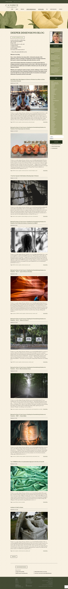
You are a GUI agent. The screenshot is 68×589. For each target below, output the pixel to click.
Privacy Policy (50, 586)
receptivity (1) (53, 123)
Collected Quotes (28, 579)
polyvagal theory (36, 409)
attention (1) (52, 129)
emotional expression (25, 122)
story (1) (52, 120)
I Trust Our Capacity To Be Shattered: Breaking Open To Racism (25, 176)
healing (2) (52, 96)
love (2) (52, 101)
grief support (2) (53, 94)
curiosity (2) (53, 102)
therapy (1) (52, 127)
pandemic (35, 456)
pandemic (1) (53, 114)
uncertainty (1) (53, 119)
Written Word (41, 9)
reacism (31, 216)
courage (13, 502)
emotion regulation (18, 122)
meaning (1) (52, 122)
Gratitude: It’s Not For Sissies (17, 507)
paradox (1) (52, 107)
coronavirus (14, 456)
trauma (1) (52, 103)
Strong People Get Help (56, 144)
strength (19, 502)
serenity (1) (52, 113)
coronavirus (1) (53, 116)
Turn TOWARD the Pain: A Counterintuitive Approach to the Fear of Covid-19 (27, 461)
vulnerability (23, 502)
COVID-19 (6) (53, 84)
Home (12, 9)
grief (29, 122)
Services (22, 9)
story (38, 456)
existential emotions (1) (54, 112)
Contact (60, 9)
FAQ (47, 9)
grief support (32, 122)
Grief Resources (53, 9)
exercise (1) (52, 106)
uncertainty (40, 409)
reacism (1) (52, 105)
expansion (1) (53, 121)
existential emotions (28, 409)
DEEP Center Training (17, 1)
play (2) (52, 99)
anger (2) (52, 95)
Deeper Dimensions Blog (31, 9)
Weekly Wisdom (28, 578)
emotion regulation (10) (54, 82)
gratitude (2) (53, 93)
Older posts (14, 556)
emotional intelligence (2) (55, 100)
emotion (13, 216)
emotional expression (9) (55, 83)
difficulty (16, 502)
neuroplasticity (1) (53, 128)
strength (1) (52, 117)
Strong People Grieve (56, 146)
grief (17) (52, 81)
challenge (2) (53, 91)
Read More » (45, 122)
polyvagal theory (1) (54, 115)
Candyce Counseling (9, 1)
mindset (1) (52, 126)
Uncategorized (54, 148)
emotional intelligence (32, 170)
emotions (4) (53, 85)
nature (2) (52, 97)
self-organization (35, 216)
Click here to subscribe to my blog (17, 37)
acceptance (14, 313)
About (17, 9)
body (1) (52, 104)
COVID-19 (13, 122)
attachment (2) (53, 98)
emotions (34, 313)
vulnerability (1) (53, 118)
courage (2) (52, 92)
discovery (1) (53, 125)
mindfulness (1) (53, 124)
